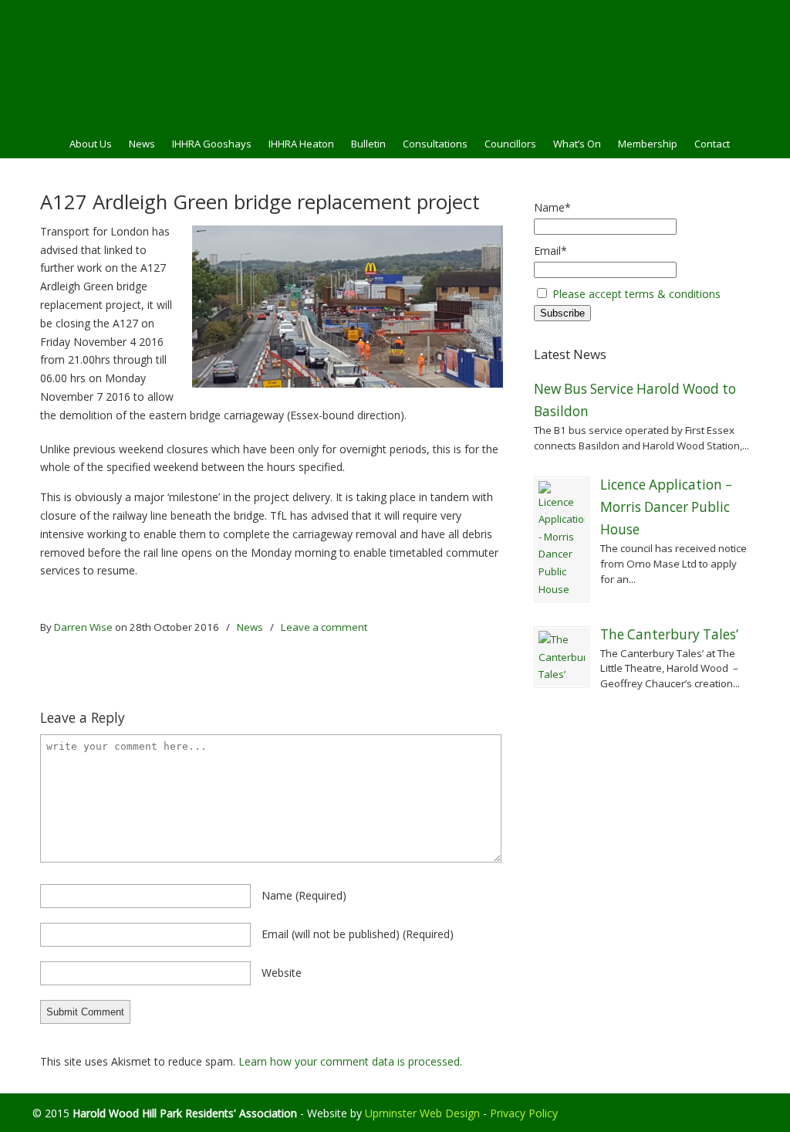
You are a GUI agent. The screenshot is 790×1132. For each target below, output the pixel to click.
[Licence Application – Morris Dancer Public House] (561, 539)
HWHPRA (395, 62)
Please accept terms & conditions (636, 293)
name (304, 895)
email (358, 934)
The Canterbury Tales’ (669, 634)
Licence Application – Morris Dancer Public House (666, 507)
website (282, 972)
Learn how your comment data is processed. (350, 1061)
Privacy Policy (524, 1113)
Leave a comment (324, 627)
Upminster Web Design (422, 1113)
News (250, 627)
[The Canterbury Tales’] (561, 657)
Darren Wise (83, 627)
